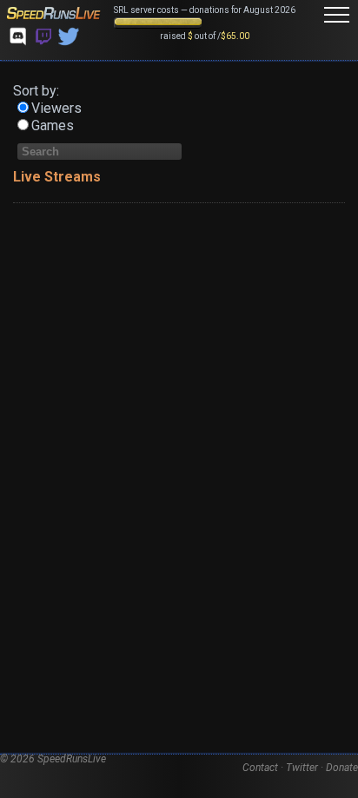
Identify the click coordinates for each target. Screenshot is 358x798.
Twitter (302, 768)
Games (52, 125)
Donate (342, 768)
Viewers (56, 108)
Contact (260, 768)
